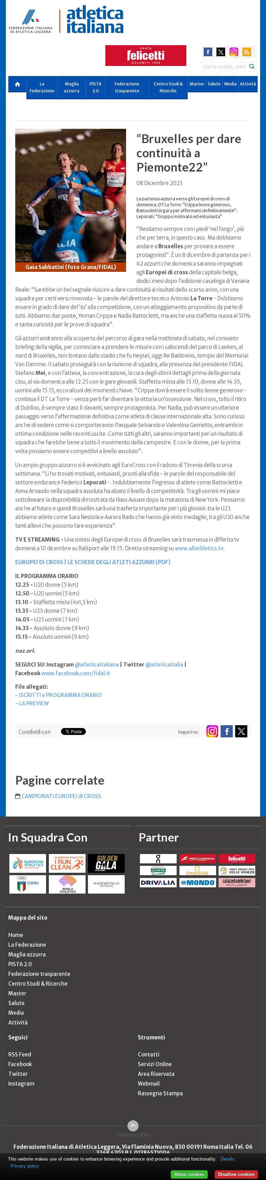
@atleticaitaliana (97, 664)
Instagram (21, 1083)
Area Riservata (156, 1074)
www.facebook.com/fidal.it (76, 673)
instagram (234, 52)
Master (196, 83)
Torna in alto (133, 1134)
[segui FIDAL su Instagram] (212, 731)
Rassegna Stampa (160, 1093)
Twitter (18, 1074)
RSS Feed (19, 1054)
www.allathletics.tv (199, 548)
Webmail (149, 1083)
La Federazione (42, 87)
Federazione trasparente (127, 87)
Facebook (20, 1064)
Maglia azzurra (71, 87)
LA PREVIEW (34, 703)
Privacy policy (25, 1166)
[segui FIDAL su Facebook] (227, 731)
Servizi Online (155, 1064)
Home (15, 935)
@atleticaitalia (164, 664)
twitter (220, 52)
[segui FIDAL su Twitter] (241, 731)
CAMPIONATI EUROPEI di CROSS (61, 796)
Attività (248, 83)
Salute (214, 83)
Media (230, 83)
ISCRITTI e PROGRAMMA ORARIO (60, 695)
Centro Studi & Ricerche (168, 87)
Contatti (148, 1054)
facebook (208, 52)
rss (246, 52)
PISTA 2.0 (95, 87)
